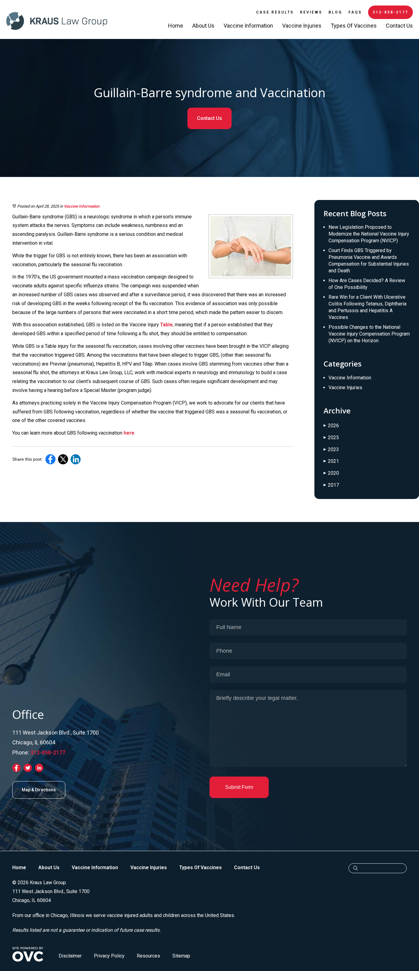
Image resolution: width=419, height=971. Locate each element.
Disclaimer (70, 956)
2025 (331, 437)
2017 (331, 485)
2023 (331, 449)
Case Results (275, 12)
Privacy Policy (109, 956)
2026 (331, 425)
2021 (331, 461)
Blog (335, 12)
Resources (148, 956)
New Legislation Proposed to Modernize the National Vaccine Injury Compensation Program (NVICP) (369, 234)
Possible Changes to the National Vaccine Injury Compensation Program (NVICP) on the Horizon (369, 333)
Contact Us (399, 25)
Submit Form (239, 787)
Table (166, 325)
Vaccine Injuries (301, 25)
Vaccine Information (248, 25)
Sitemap (181, 956)
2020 (331, 473)
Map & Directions (39, 789)
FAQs (355, 12)
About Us (203, 25)
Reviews (311, 12)
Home (175, 25)
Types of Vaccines (354, 25)
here (129, 433)
